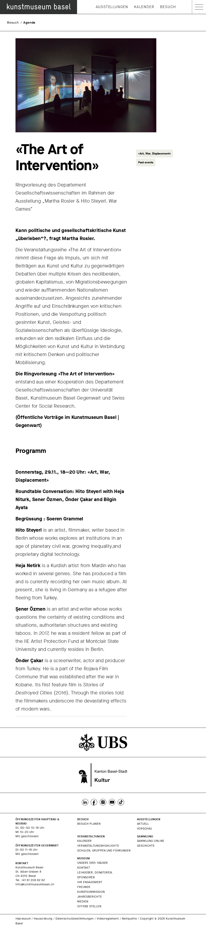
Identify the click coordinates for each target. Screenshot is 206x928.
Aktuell (143, 824)
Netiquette (129, 919)
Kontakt (83, 868)
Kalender (144, 6)
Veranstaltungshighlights (98, 846)
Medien (82, 901)
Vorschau (144, 829)
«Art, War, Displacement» (154, 153)
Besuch (168, 6)
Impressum (23, 919)
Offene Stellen (89, 906)
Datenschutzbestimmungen (75, 919)
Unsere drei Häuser (92, 863)
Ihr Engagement (89, 882)
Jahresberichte (89, 897)
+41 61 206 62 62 (33, 880)
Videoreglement (108, 919)
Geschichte (146, 846)
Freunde (83, 887)
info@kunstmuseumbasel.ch (34, 884)
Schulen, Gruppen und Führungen (103, 850)
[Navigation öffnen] (199, 7)
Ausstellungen (112, 6)
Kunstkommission (91, 892)
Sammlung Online (150, 841)
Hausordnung (43, 919)
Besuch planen (88, 824)
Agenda (29, 22)
